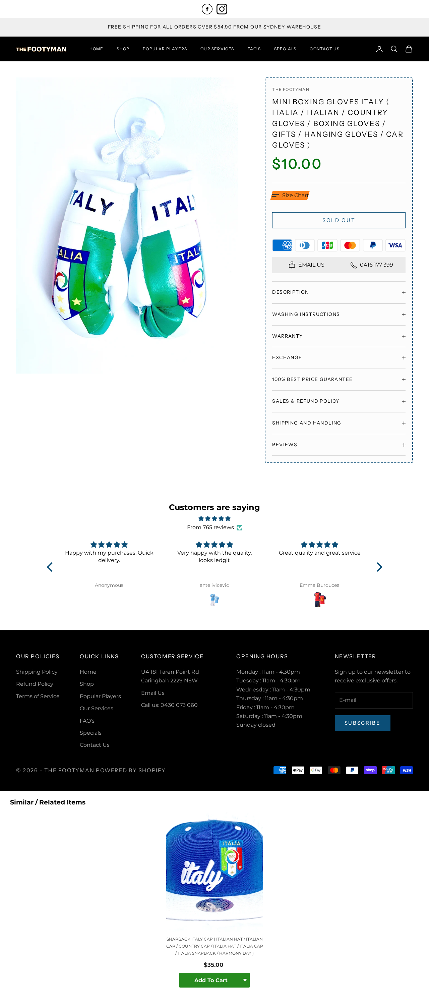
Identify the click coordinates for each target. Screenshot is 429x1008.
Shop (123, 48)
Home (96, 48)
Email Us (153, 693)
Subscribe (363, 723)
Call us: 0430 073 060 (169, 705)
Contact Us (325, 48)
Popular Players (165, 48)
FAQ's (254, 48)
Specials (285, 48)
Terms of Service (38, 696)
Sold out (339, 220)
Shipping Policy (37, 672)
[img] (215, 518)
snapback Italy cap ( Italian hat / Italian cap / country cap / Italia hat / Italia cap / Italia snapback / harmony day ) (214, 946)
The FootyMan (290, 89)
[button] (290, 195)
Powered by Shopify (131, 770)
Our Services (217, 48)
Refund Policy (34, 684)
